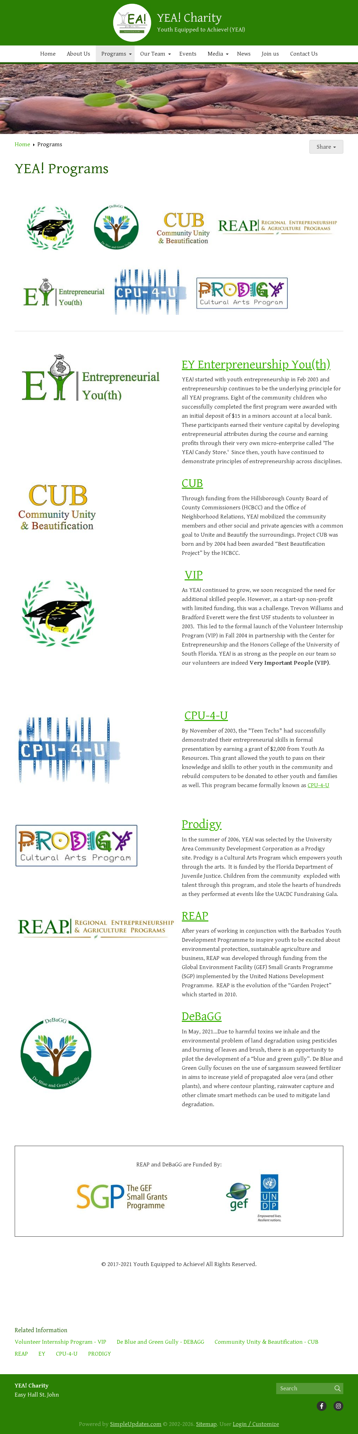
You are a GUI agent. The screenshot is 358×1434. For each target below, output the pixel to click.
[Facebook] (321, 1406)
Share (324, 146)
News (244, 53)
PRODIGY (99, 1353)
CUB (192, 483)
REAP (195, 916)
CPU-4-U (206, 715)
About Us (78, 53)
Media (215, 53)
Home (48, 53)
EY (41, 1353)
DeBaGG (202, 1016)
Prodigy (202, 824)
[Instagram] (338, 1406)
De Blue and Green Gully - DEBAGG (160, 1341)
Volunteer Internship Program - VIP (60, 1341)
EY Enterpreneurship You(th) (256, 365)
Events (187, 53)
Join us (270, 53)
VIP (194, 575)
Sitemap (206, 1424)
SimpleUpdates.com (136, 1424)
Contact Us (304, 53)
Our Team (152, 53)
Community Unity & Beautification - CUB (266, 1341)
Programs (113, 53)
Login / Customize (256, 1424)
